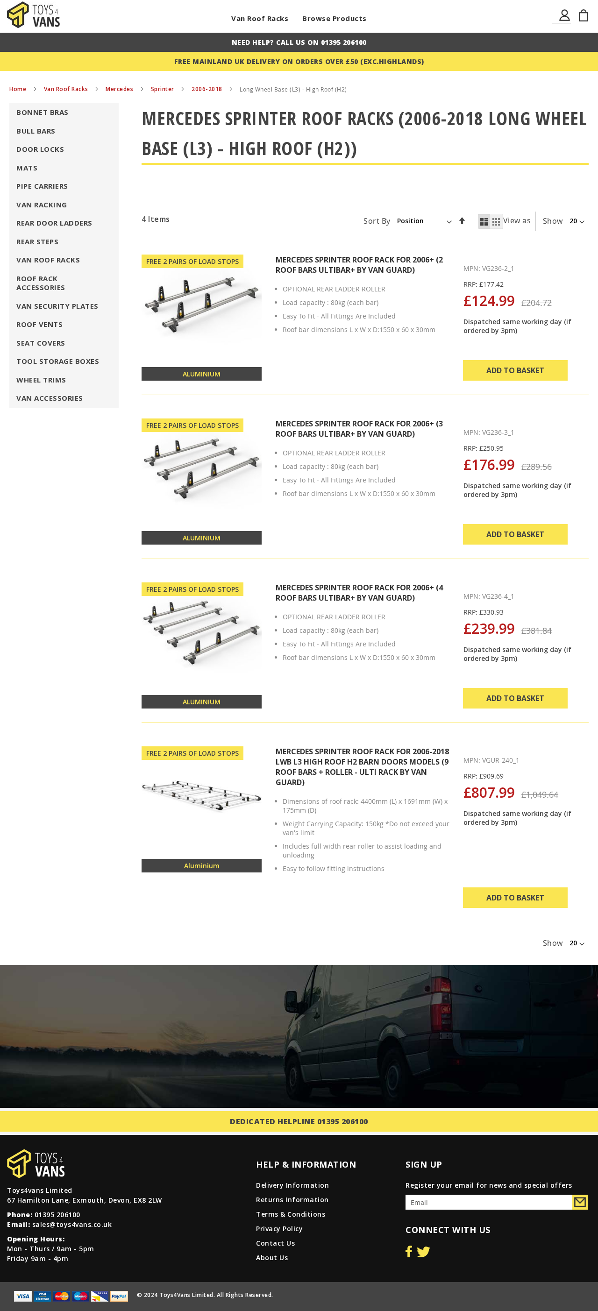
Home (18, 89)
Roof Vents (39, 324)
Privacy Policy (279, 1228)
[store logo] (33, 14)
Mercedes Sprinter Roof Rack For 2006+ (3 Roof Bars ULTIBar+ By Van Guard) (359, 428)
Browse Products (334, 18)
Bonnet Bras (42, 112)
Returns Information (292, 1199)
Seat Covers (40, 342)
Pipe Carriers (42, 186)
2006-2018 (208, 89)
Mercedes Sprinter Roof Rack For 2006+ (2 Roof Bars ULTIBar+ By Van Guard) (359, 265)
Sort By (377, 220)
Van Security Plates (57, 306)
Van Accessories (49, 398)
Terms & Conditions (290, 1214)
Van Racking (41, 204)
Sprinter (163, 89)
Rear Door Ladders (54, 222)
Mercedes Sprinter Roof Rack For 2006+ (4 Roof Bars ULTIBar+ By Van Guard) (359, 592)
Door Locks (40, 149)
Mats (26, 167)
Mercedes (120, 89)
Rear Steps (37, 241)
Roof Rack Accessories (40, 283)
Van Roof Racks (259, 18)
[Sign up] (580, 1202)
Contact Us (275, 1243)
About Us (272, 1257)
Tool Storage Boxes (57, 361)
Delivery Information (292, 1185)
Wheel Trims (41, 379)
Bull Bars (36, 130)
